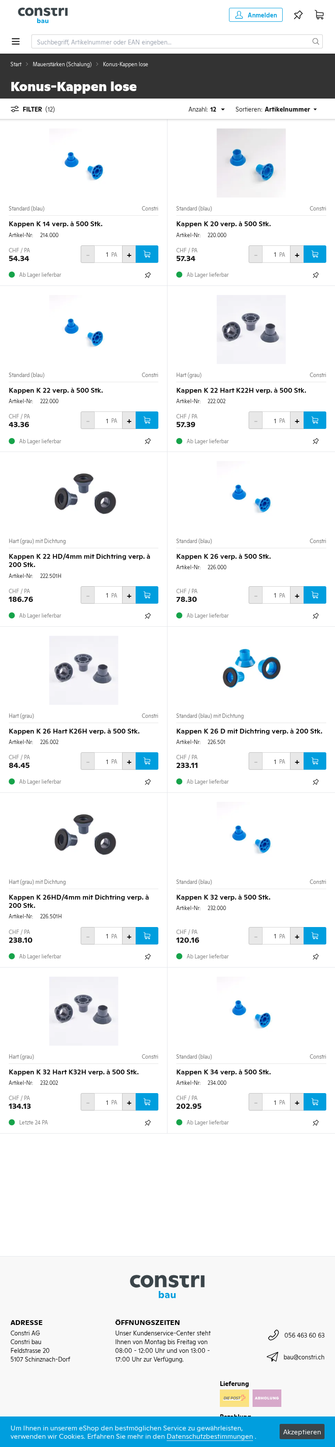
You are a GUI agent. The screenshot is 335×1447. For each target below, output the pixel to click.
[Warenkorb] (319, 14)
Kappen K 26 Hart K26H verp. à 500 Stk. (74, 730)
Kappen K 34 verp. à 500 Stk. (223, 1071)
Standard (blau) (26, 208)
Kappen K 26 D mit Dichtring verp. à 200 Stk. (249, 730)
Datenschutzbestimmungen (210, 1435)
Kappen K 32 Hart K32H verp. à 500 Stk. (74, 1071)
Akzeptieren (302, 1431)
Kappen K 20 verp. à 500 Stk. (223, 223)
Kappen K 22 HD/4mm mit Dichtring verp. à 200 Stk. (79, 560)
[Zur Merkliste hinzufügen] (147, 275)
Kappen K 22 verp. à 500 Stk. (56, 389)
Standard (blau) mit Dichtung (210, 715)
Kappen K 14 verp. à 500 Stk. (56, 223)
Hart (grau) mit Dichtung (37, 540)
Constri (150, 208)
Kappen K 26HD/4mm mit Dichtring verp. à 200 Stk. (79, 901)
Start (15, 64)
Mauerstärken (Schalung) (62, 64)
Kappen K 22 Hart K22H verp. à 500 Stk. (241, 389)
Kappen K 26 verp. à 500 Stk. (223, 555)
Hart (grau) (189, 374)
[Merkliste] (298, 14)
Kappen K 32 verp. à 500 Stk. (223, 896)
